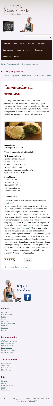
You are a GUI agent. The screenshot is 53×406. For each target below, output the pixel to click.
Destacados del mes (7, 343)
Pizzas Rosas (39, 75)
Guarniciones (8, 50)
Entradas (6, 43)
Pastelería (7, 57)
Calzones (5, 75)
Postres (16, 57)
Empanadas (15, 75)
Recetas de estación (7, 345)
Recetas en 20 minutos (8, 350)
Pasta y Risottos (19, 43)
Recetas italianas (7, 352)
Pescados (40, 43)
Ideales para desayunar (9, 341)
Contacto (4, 383)
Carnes (31, 43)
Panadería (39, 50)
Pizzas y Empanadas (24, 50)
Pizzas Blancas (27, 75)
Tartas (48, 75)
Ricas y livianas (21, 267)
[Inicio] (16, 10)
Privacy (3, 388)
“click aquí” (9, 203)
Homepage (4, 381)
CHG (34, 401)
